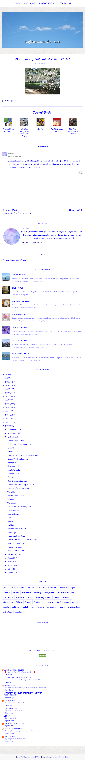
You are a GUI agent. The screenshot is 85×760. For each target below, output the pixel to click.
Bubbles (11, 525)
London (30, 597)
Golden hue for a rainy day (19, 506)
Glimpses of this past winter (15, 703)
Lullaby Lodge (10, 685)
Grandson (26, 592)
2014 (7, 411)
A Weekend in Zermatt (20, 340)
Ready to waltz (14, 470)
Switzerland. (39, 602)
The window (13, 503)
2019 (7, 393)
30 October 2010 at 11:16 (15, 157)
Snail (10, 518)
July (10, 561)
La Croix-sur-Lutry (65, 592)
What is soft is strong (16, 550)
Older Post (75, 210)
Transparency (13, 510)
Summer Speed (10, 718)
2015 (7, 407)
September (12, 554)
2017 (7, 400)
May (10, 569)
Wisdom (11, 499)
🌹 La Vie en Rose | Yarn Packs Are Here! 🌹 (20, 672)
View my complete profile (31, 242)
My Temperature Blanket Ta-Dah (16, 739)
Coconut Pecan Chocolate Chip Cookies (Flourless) (22, 680)
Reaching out (13, 466)
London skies (13, 473)
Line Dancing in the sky (18, 543)
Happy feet (12, 462)
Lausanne (20, 597)
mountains (51, 607)
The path (11, 492)
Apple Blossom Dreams (14, 670)
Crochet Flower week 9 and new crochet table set (22, 731)
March (11, 573)
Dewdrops (12, 532)
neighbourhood (74, 607)
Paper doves (13, 451)
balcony (75, 602)
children (15, 607)
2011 (7, 422)
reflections (7, 612)
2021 (7, 385)
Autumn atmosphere (16, 536)
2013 (7, 415)
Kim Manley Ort (11, 708)
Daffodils (63, 588)
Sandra (11, 153)
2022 (8, 382)
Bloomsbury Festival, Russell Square (23, 455)
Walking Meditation (16, 495)
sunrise (18, 612)
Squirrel (11, 477)
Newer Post (10, 210)
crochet (25, 607)
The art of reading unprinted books (22, 539)
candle (6, 607)
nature (62, 607)
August (11, 558)
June (10, 565)
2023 (8, 378)
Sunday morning (15, 547)
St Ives (19, 602)
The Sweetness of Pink (21, 314)
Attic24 (7, 716)
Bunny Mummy (10, 736)
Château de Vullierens (36, 588)
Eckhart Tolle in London (18, 459)
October (11, 437)
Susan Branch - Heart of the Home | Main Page (23, 693)
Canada (20, 588)
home (33, 607)
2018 (7, 396)
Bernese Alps (8, 588)
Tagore (50, 602)
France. (16, 592)
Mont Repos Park (43, 597)
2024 (7, 374)
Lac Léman (8, 597)
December (12, 429)
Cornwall (52, 588)
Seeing (56, 597)
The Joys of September (21, 301)
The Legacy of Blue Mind (13, 710)
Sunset (28, 602)
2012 (7, 418)
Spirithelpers (10, 701)
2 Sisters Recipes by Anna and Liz (18, 678)
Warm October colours (17, 528)
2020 (8, 389)
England (73, 588)
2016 (7, 404)
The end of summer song (18, 488)
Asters (10, 521)
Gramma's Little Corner (14, 724)
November (12, 433)
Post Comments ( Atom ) (24, 213)
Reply (80, 173)
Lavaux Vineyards (19, 275)
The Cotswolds (62, 602)
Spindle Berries (14, 514)
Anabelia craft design (13, 729)
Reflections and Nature (33, 757)
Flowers (6, 592)
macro (41, 607)
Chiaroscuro (17, 288)
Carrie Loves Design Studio (59, 757)
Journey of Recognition (44, 592)
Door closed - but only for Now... (21, 484)
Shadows (66, 597)
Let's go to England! (20, 327)
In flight (11, 448)
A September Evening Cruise (23, 354)
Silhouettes (8, 602)
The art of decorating (16, 440)
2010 (7, 426)
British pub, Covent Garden (19, 444)
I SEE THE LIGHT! (11, 695)
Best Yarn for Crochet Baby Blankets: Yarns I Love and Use (25, 687)
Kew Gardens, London (17, 481)
